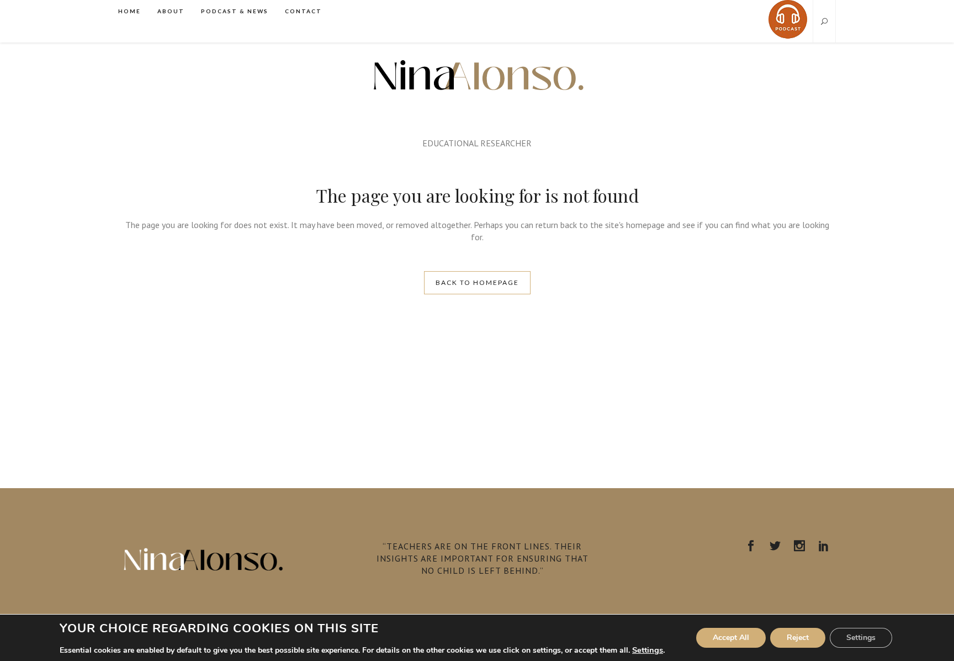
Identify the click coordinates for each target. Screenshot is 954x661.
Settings (647, 650)
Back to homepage (477, 282)
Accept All (731, 637)
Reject (798, 637)
